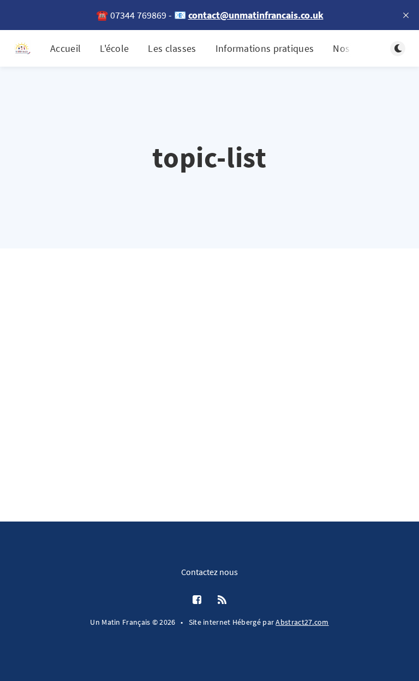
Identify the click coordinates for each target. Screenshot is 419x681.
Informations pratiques (265, 48)
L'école (114, 48)
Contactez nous (209, 571)
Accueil (65, 48)
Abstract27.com (302, 622)
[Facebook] (197, 600)
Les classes (172, 48)
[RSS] (222, 600)
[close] (406, 15)
